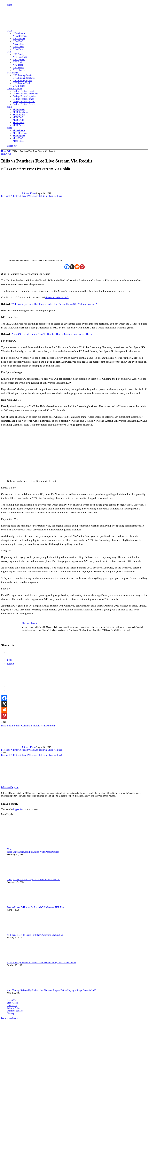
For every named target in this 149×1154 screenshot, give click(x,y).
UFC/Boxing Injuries (22, 80)
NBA (9, 30)
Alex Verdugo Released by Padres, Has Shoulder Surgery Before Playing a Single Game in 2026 (51, 990)
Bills (3, 725)
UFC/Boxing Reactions (23, 78)
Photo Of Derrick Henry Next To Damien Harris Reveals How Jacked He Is (51, 334)
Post (9, 659)
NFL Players (18, 70)
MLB (9, 107)
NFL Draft (18, 62)
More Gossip (19, 130)
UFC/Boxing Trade (22, 83)
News (8, 154)
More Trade (18, 141)
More (9, 127)
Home (4, 151)
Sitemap (10, 1013)
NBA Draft (18, 41)
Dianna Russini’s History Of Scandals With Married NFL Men (35, 907)
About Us (11, 1000)
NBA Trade (18, 44)
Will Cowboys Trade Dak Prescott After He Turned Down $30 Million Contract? (54, 304)
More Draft (18, 138)
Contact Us (12, 1005)
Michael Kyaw (29, 193)
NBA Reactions (20, 36)
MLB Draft (18, 117)
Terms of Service (15, 1010)
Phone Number (64, 1122)
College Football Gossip (24, 91)
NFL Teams (18, 67)
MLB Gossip (19, 109)
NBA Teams (18, 46)
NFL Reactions (20, 57)
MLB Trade (18, 120)
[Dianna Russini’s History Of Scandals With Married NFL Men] (23, 904)
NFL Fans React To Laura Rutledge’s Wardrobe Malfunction (35, 935)
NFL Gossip (18, 54)
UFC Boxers (19, 86)
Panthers (50, 725)
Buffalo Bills (14, 725)
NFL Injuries (19, 59)
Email (39, 1122)
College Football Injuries (24, 96)
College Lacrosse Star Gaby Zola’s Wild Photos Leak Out (33, 879)
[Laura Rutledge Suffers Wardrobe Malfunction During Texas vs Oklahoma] (23, 960)
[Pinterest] (82, 266)
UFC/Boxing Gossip (22, 75)
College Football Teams (24, 101)
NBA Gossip (19, 33)
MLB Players (19, 125)
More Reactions (20, 133)
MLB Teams (18, 122)
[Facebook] (66, 266)
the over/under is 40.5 (57, 297)
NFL (9, 51)
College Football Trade (23, 99)
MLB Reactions (20, 112)
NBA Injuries (19, 38)
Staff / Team (12, 1003)
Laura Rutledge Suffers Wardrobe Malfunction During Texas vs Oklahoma (41, 962)
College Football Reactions (25, 93)
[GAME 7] (14, 22)
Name (19, 1122)
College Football (14, 88)
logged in (17, 809)
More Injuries (19, 135)
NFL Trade (18, 65)
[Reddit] (77, 266)
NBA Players (19, 49)
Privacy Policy (13, 1008)
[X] (71, 266)
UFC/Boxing (13, 72)
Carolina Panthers (30, 725)
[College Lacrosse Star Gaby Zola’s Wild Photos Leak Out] (23, 877)
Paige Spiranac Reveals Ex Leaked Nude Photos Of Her (33, 852)
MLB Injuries (19, 114)
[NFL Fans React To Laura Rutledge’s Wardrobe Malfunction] (23, 932)
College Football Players (24, 104)
